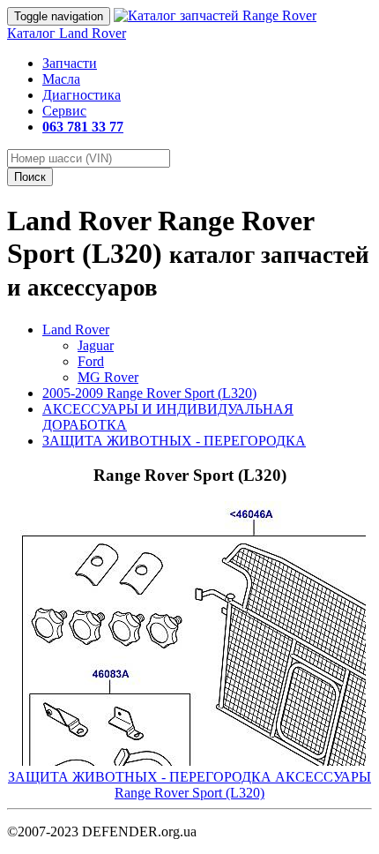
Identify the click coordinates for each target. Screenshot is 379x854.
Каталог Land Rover (66, 33)
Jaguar (96, 345)
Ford (91, 361)
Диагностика (81, 94)
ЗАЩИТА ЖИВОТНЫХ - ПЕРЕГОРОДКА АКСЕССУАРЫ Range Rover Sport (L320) (189, 784)
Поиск (30, 177)
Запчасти (69, 63)
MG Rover (108, 377)
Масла (61, 78)
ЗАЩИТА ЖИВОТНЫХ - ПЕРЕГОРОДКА (174, 440)
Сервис (64, 110)
